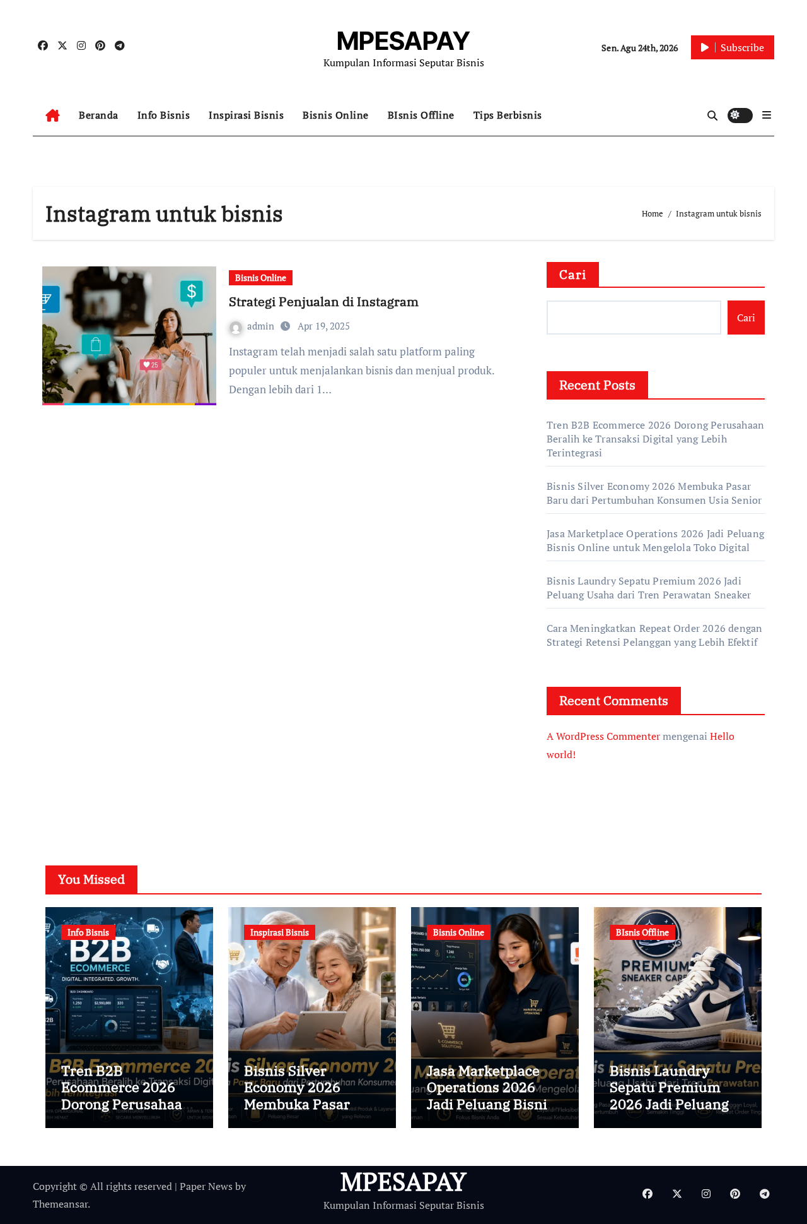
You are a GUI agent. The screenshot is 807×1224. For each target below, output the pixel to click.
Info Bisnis (163, 115)
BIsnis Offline (421, 115)
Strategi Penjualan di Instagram (324, 301)
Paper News (206, 1186)
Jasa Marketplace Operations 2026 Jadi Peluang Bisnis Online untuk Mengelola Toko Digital (655, 540)
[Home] (52, 115)
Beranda (99, 115)
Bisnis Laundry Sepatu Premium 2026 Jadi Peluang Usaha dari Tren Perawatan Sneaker (649, 588)
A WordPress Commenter (603, 736)
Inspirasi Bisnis (246, 115)
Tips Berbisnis (507, 115)
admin (262, 325)
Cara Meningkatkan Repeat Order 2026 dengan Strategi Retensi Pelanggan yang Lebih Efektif (654, 635)
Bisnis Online (336, 115)
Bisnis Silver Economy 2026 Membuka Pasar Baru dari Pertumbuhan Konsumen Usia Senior (654, 493)
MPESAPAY (403, 40)
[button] (766, 115)
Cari (572, 274)
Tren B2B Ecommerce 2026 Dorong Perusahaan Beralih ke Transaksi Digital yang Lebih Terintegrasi (655, 439)
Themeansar (60, 1204)
